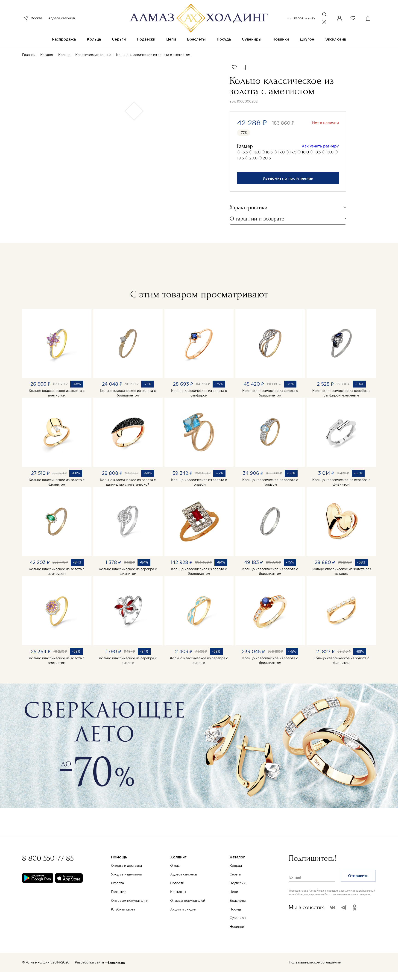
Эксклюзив (335, 39)
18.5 (317, 152)
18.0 (305, 152)
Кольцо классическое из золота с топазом (199, 482)
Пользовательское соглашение (315, 962)
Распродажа (64, 39)
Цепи (171, 39)
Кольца (94, 39)
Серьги (119, 39)
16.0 (256, 152)
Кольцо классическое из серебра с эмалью (128, 660)
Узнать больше (234, 918)
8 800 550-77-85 (301, 18)
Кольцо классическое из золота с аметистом (57, 393)
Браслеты (196, 39)
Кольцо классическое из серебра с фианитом (341, 482)
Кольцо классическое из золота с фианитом (57, 482)
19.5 (240, 158)
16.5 (269, 152)
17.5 (293, 152)
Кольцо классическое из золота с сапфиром (199, 393)
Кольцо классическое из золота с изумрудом (57, 571)
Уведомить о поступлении (288, 178)
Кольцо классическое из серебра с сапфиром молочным (341, 393)
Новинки (280, 39)
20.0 (253, 158)
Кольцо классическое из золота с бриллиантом (128, 393)
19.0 (330, 152)
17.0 (281, 152)
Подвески (146, 39)
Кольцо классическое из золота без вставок (341, 571)
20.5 (267, 158)
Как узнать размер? (320, 146)
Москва (36, 18)
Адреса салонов (61, 18)
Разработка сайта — (91, 962)
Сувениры (251, 39)
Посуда (224, 39)
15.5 (244, 152)
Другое (307, 39)
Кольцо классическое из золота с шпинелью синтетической (128, 482)
